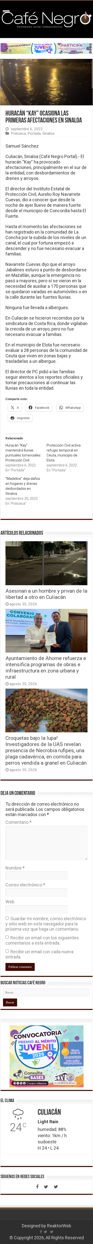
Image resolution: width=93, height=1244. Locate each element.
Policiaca (18, 133)
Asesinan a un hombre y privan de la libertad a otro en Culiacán (46, 594)
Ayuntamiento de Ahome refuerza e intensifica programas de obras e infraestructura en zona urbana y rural (45, 667)
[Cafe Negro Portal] (46, 18)
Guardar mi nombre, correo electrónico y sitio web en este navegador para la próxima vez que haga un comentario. (45, 924)
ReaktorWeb (59, 1225)
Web (9, 901)
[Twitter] (46, 1187)
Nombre (15, 868)
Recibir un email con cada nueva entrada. (39, 954)
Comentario (18, 822)
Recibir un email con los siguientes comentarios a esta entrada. (42, 940)
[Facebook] (37, 1187)
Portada (34, 133)
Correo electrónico (25, 884)
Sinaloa (48, 133)
